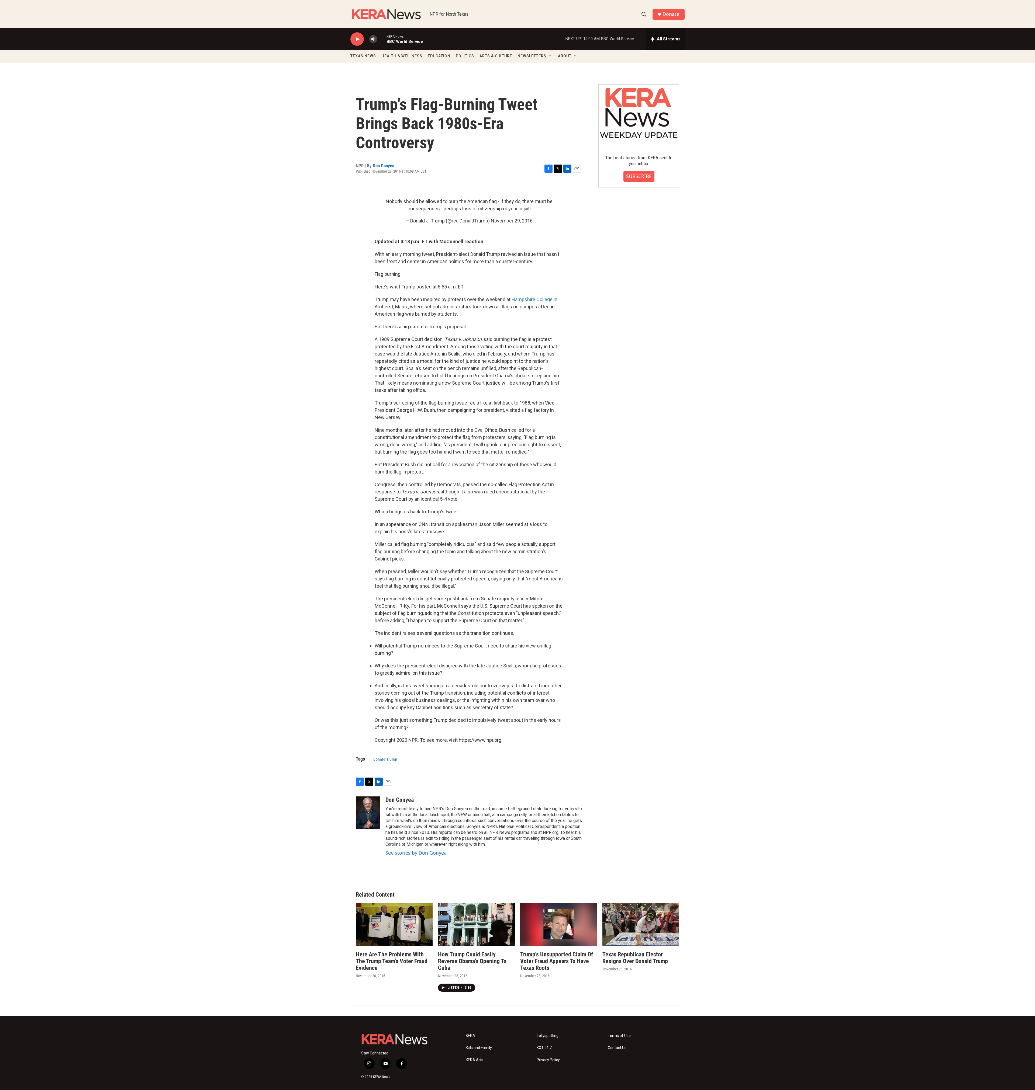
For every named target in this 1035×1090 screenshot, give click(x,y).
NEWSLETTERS (532, 56)
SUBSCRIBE (639, 176)
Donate (671, 14)
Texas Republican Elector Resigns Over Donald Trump (635, 957)
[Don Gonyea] (368, 812)
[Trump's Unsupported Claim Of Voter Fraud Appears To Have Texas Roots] (558, 924)
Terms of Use (619, 1036)
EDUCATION (439, 56)
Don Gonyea (383, 165)
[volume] (373, 39)
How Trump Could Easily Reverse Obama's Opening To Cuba (472, 961)
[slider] (382, 39)
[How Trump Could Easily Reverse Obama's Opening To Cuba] (476, 924)
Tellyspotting (547, 1036)
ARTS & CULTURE (495, 56)
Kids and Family (479, 1048)
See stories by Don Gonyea (416, 852)
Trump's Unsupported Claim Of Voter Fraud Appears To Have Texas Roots (556, 961)
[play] (357, 39)
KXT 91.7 (544, 1048)
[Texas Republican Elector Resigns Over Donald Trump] (640, 924)
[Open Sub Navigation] (550, 56)
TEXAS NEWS (363, 56)
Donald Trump (385, 759)
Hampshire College (532, 299)
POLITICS (465, 56)
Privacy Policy (548, 1060)
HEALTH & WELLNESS (401, 56)
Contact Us (617, 1048)
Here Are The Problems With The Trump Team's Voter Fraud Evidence (391, 961)
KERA (470, 1036)
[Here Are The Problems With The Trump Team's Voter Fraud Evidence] (394, 924)
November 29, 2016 (512, 221)
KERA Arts (474, 1060)
